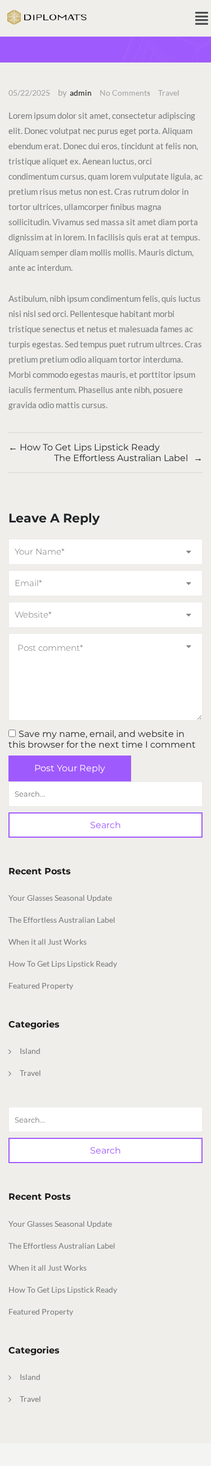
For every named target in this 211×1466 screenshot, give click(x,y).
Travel (168, 92)
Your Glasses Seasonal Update (60, 897)
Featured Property (40, 985)
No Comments (125, 92)
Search (105, 825)
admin (81, 92)
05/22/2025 (29, 92)
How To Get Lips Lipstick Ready (62, 963)
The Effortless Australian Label (61, 919)
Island (30, 1051)
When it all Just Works (47, 941)
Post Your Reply (69, 768)
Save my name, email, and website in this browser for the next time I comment (102, 739)
